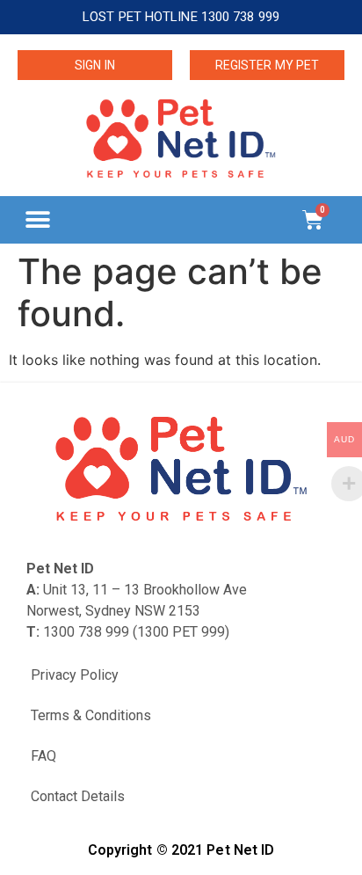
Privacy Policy (75, 675)
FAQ (43, 755)
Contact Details (78, 796)
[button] (37, 219)
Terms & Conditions (91, 715)
